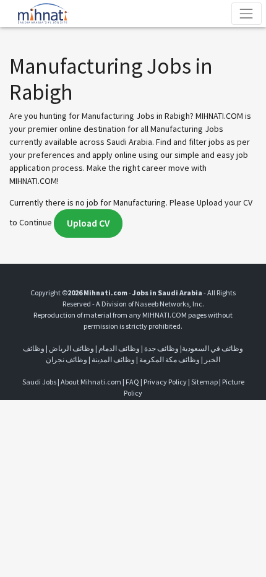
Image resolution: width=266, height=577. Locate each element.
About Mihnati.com (91, 381)
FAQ (132, 381)
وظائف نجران (66, 359)
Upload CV (88, 223)
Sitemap (204, 381)
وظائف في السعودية (212, 348)
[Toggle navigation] (246, 13)
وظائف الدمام (119, 348)
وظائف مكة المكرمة (169, 359)
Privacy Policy (165, 381)
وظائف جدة (161, 348)
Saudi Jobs (39, 381)
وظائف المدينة (113, 359)
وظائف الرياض (71, 348)
